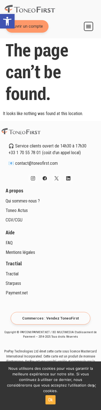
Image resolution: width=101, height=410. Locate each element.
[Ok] (94, 385)
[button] (7, 21)
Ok (50, 399)
